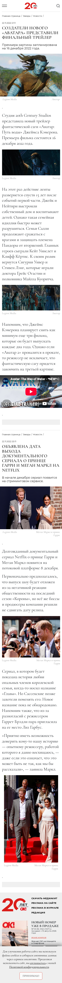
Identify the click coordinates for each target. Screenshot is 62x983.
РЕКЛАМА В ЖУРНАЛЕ (45, 908)
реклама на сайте (43, 903)
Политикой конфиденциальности (29, 967)
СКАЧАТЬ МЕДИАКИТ (44, 898)
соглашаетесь (38, 963)
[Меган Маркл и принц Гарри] (31, 636)
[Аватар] (31, 162)
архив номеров (38, 937)
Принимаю (31, 976)
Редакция (38, 912)
